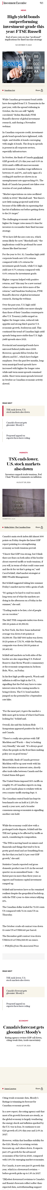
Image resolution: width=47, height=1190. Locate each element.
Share (38, 90)
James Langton (10, 1089)
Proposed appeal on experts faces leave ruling (18, 436)
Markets (23, 453)
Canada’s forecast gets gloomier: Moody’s (16, 423)
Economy (23, 1021)
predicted (38, 157)
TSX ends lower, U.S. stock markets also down (18, 410)
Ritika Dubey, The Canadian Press (17, 527)
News (23, 10)
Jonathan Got (9, 90)
